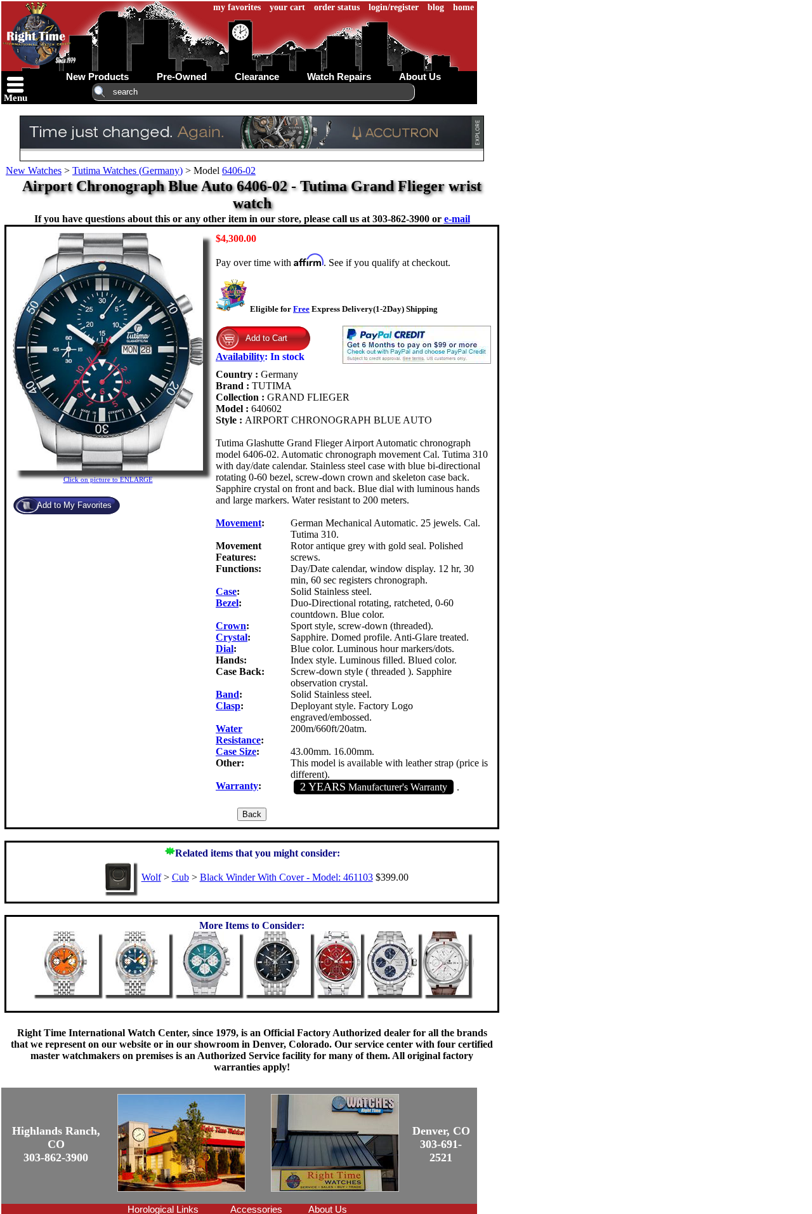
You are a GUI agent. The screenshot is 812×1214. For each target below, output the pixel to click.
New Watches (34, 170)
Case (226, 591)
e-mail (457, 218)
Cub (180, 877)
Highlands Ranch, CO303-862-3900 (56, 1144)
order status (337, 7)
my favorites (237, 7)
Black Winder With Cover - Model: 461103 (286, 877)
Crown (231, 625)
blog (436, 7)
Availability (240, 356)
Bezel (227, 602)
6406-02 (239, 170)
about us (420, 76)
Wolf (151, 877)
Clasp (228, 705)
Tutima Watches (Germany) (127, 170)
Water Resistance (238, 734)
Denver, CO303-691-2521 (441, 1144)
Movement (238, 522)
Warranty (237, 785)
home (463, 7)
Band (227, 694)
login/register (394, 7)
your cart (287, 7)
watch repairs (339, 76)
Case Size (236, 751)
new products (97, 76)
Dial (224, 648)
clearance (257, 76)
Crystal (231, 637)
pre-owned (182, 76)
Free (301, 309)
